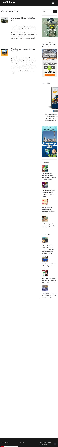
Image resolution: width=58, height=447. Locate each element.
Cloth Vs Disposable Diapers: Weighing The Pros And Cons (48, 225)
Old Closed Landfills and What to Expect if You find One (49, 266)
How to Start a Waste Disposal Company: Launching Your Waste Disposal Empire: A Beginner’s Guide (48, 249)
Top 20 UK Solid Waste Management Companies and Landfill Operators (49, 280)
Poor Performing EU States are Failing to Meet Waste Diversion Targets (49, 295)
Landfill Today (8, 2)
